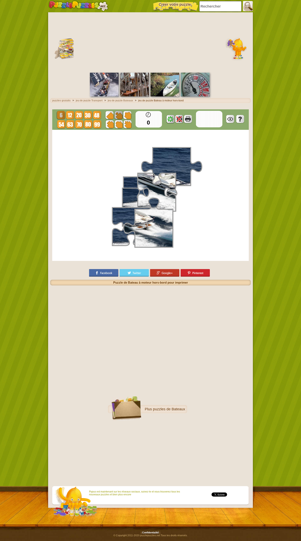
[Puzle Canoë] (164, 95)
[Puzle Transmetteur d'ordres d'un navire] (195, 95)
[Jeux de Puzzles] (78, 6)
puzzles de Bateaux (169, 409)
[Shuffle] (170, 119)
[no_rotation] (179, 119)
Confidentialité (150, 532)
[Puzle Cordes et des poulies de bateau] (134, 95)
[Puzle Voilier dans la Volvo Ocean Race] (104, 95)
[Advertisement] (150, 42)
